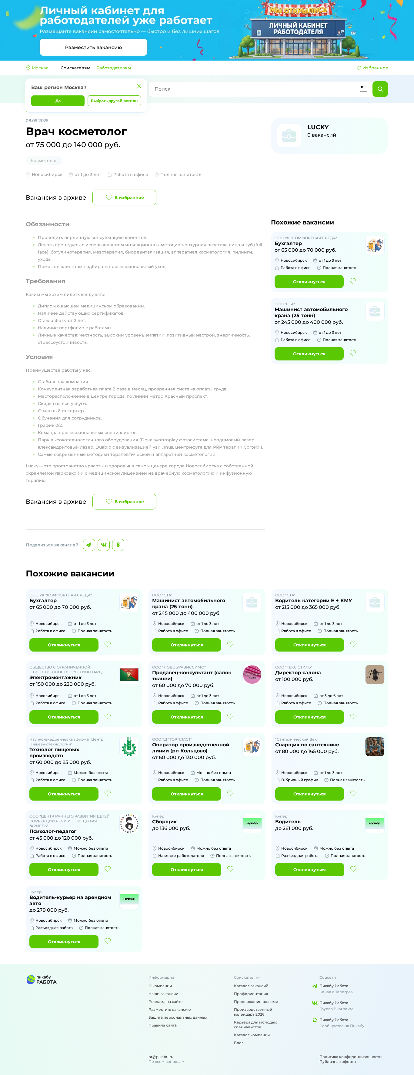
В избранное (129, 197)
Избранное (375, 67)
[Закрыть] (139, 86)
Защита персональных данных (178, 1017)
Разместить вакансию (170, 1009)
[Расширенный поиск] (363, 89)
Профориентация (251, 993)
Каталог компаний (252, 1035)
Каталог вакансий (251, 986)
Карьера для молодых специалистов (255, 1024)
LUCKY (318, 127)
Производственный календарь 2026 (253, 1012)
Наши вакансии (163, 993)
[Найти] (380, 89)
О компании (160, 986)
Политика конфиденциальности (350, 1056)
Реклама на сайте (166, 1001)
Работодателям (113, 67)
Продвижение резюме (256, 1001)
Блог (238, 1042)
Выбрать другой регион (114, 100)
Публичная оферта (337, 1061)
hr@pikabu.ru (161, 1056)
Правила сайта (163, 1025)
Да (58, 100)
